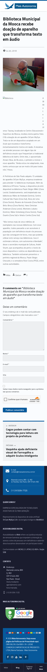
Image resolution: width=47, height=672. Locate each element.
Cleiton (18, 275)
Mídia (8, 275)
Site (4, 375)
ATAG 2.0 (30, 549)
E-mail (6, 364)
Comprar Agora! (29, 667)
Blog (17, 667)
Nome (6, 353)
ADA (36, 549)
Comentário (8, 320)
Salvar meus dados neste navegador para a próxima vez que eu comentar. (23, 390)
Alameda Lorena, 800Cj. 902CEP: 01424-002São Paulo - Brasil (14, 574)
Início (6, 667)
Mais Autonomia (19, 638)
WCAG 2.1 (22, 549)
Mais (41, 669)
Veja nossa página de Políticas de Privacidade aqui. (22, 640)
